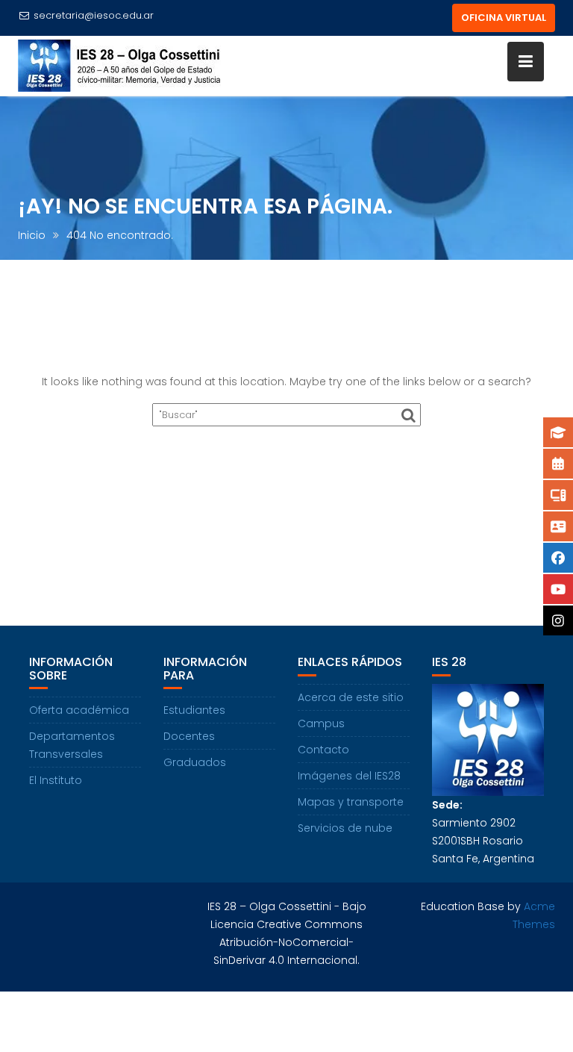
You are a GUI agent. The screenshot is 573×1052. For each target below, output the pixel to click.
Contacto (323, 749)
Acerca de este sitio (351, 697)
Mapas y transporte (351, 801)
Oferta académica (79, 710)
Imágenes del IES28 (349, 775)
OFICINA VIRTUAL (503, 17)
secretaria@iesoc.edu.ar (94, 15)
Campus (321, 723)
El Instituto (55, 780)
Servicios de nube (345, 828)
